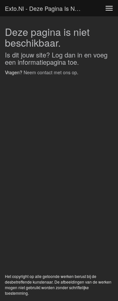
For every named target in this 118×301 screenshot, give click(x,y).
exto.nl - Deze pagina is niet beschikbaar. (45, 8)
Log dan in (67, 54)
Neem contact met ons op (50, 72)
